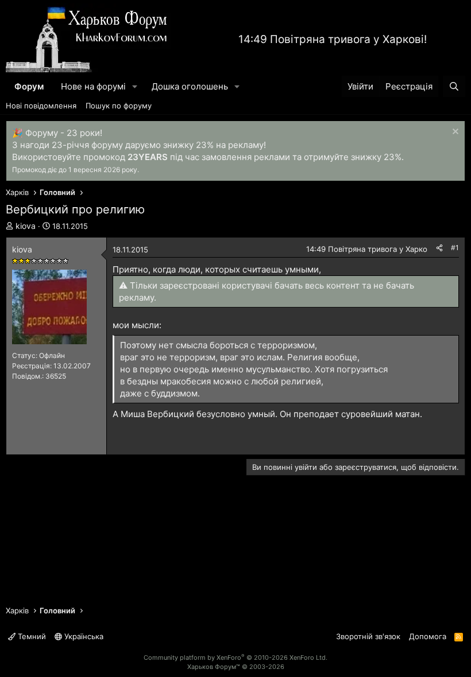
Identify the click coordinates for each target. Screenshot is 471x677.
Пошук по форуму (119, 105)
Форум (29, 86)
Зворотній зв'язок (368, 636)
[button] (135, 86)
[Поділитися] (439, 248)
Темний (31, 636)
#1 (455, 247)
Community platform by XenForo (235, 657)
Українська (82, 636)
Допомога (427, 636)
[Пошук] (454, 86)
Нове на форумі (93, 86)
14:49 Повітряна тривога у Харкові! (332, 39)
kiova (26, 226)
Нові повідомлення (41, 105)
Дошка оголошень (190, 86)
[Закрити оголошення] (454, 133)
